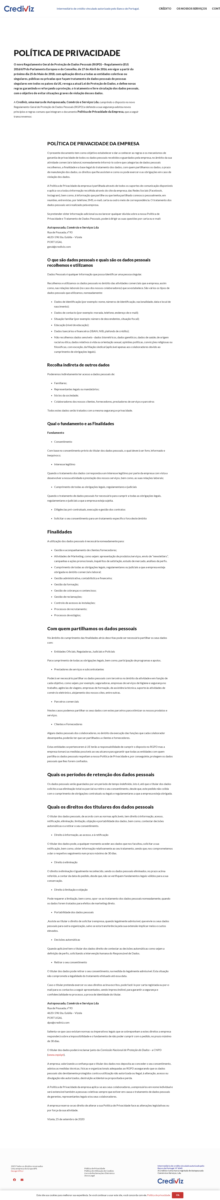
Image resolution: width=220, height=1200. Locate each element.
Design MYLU (17, 1171)
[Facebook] (14, 1179)
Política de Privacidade (94, 1168)
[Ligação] (19, 9)
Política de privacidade (158, 1195)
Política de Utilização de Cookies (99, 1171)
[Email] (22, 1179)
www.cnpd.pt (56, 1054)
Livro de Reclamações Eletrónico (99, 1173)
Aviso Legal (89, 1175)
